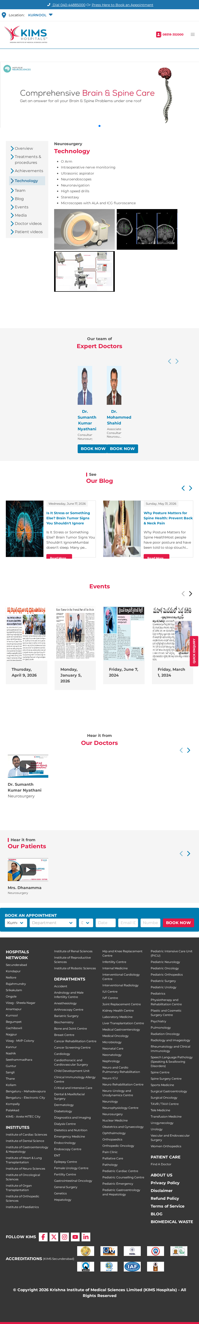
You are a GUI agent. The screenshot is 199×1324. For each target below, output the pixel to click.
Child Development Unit (72, 1071)
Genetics (60, 1193)
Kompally (13, 1104)
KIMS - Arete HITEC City (23, 1116)
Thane (10, 1078)
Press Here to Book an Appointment (122, 5)
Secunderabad (16, 965)
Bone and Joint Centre (70, 1028)
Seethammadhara (19, 1059)
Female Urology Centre (71, 1168)
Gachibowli (14, 1028)
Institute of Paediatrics (22, 1207)
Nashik (11, 1053)
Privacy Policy (165, 1183)
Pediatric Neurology (165, 962)
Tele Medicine (160, 1110)
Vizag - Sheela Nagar (20, 1003)
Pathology (110, 1164)
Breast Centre (64, 1035)
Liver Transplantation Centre (123, 1023)
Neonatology (112, 1055)
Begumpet (14, 1022)
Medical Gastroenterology (121, 1029)
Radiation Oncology (165, 1034)
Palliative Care (112, 1158)
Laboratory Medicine (117, 1017)
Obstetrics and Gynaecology (123, 1127)
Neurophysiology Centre (120, 1108)
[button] (40, 15)
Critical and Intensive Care (73, 1088)
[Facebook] (43, 1237)
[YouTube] (75, 1237)
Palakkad (12, 1110)
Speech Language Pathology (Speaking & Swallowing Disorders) (172, 1061)
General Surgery (65, 1187)
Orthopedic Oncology (118, 1145)
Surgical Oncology (164, 1097)
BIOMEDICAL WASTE (172, 1221)
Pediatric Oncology (165, 968)
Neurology (110, 1101)
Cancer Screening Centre (72, 1047)
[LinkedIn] (86, 1237)
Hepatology (62, 1199)
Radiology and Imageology (170, 1040)
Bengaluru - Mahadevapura (26, 1091)
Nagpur (11, 1034)
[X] (54, 1237)
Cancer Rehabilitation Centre (75, 1041)
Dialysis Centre (65, 1124)
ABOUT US (161, 1175)
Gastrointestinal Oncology (73, 1181)
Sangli (10, 1072)
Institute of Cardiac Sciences (26, 1134)
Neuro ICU (110, 1078)
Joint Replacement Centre (121, 1004)
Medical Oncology (115, 1036)
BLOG (156, 1214)
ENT (57, 1155)
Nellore (11, 977)
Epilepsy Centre (65, 1162)
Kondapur (13, 971)
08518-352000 (173, 34)
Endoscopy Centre (67, 1149)
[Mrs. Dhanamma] (28, 869)
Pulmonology (161, 1027)
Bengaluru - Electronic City (25, 1097)
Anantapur (14, 1009)
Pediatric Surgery (163, 981)
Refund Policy (165, 1198)
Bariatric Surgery (66, 1016)
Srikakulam (14, 990)
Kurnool (12, 1015)
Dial (68, 5)
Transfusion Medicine (166, 1116)
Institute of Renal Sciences (73, 951)
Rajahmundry (16, 984)
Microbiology (112, 1042)
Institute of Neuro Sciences (25, 1168)
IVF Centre (110, 998)
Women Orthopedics (166, 1146)
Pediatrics (158, 993)
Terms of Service (167, 1206)
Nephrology (111, 1061)
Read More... (59, 558)
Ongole (11, 996)
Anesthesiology (65, 1003)
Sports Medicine (162, 1085)
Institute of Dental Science (25, 1141)
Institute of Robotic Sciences (75, 968)
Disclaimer (162, 1190)
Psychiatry (158, 1021)
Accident (60, 986)
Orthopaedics (112, 1139)
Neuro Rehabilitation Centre (122, 1084)
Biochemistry (64, 1022)
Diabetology (63, 1111)
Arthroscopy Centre (68, 1009)
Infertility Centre (114, 962)
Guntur (11, 1066)
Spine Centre (160, 1072)
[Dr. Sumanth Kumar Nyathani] (28, 766)
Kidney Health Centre (118, 1010)
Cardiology (62, 1054)
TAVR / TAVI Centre (165, 1104)
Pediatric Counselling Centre (123, 1177)
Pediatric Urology (163, 987)
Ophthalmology (114, 1133)
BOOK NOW (93, 448)
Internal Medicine (115, 968)
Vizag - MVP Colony (20, 1040)
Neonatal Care (112, 1048)
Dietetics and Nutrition (70, 1130)
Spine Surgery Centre (166, 1078)
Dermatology (64, 1105)
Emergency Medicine (69, 1136)
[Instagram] (64, 1237)
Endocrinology (65, 1143)
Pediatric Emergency (117, 1183)
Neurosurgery (112, 1114)
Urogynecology (162, 1123)
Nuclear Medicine (115, 1120)
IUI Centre (109, 991)
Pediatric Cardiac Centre (120, 1171)
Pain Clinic (110, 1152)
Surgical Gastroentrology (169, 1091)
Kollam (11, 1085)
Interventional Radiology (120, 985)
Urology (157, 1129)
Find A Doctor (161, 1164)
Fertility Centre (65, 1174)
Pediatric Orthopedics (167, 974)
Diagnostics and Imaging (72, 1117)
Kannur (11, 1047)
